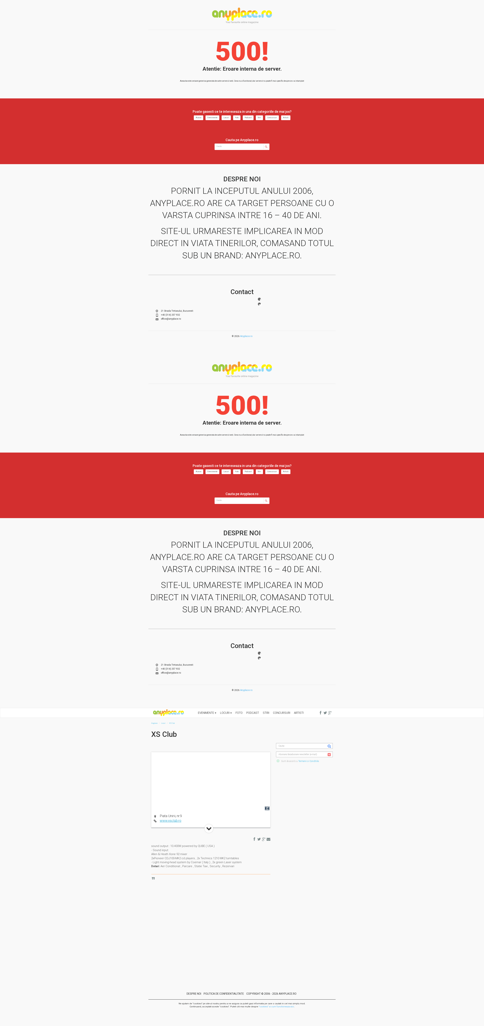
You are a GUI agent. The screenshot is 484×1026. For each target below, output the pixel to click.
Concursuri (272, 118)
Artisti (286, 118)
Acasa (198, 118)
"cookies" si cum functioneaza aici (276, 1006)
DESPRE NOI (194, 993)
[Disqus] (213, 925)
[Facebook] (259, 299)
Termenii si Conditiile (308, 761)
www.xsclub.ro (170, 821)
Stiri (259, 118)
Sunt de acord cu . (300, 761)
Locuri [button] (225, 713)
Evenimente (212, 118)
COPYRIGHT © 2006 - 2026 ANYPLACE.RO (271, 993)
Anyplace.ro (246, 336)
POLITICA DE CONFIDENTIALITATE (224, 993)
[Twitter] (259, 304)
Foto (237, 118)
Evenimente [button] (206, 713)
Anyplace (242, 14)
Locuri (226, 118)
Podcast (248, 118)
